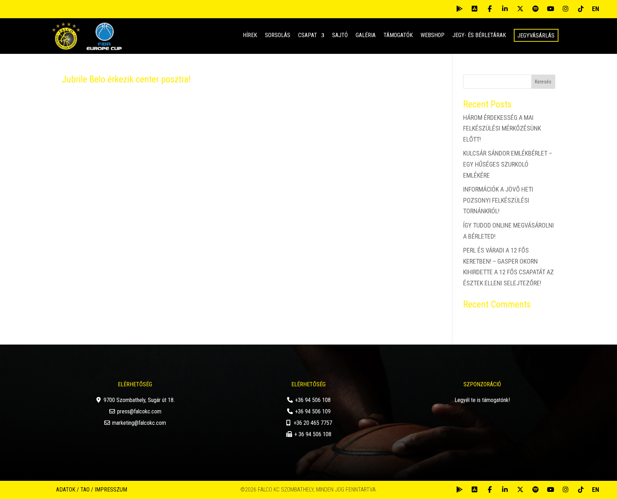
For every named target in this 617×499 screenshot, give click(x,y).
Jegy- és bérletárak (479, 36)
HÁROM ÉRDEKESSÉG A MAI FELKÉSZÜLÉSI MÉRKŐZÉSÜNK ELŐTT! (502, 128)
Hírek (250, 36)
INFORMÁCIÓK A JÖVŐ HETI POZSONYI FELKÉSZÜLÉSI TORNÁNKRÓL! (498, 200)
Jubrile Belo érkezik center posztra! (126, 79)
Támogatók (398, 36)
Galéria (366, 36)
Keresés (543, 82)
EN (595, 8)
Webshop (433, 36)
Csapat (307, 36)
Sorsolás (277, 36)
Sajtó (340, 36)
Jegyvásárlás (536, 35)
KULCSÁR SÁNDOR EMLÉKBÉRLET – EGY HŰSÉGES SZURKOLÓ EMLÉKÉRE (507, 164)
